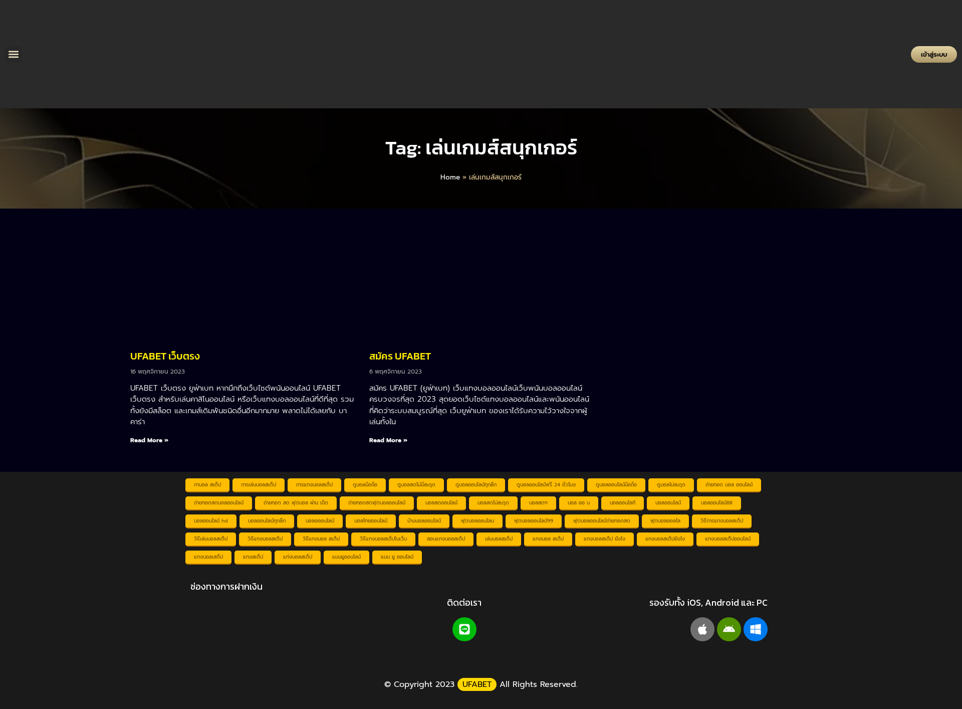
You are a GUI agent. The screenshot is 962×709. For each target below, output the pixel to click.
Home (450, 177)
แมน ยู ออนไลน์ (397, 557)
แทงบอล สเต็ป (548, 539)
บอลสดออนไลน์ (441, 502)
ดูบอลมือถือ (365, 484)
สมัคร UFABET (400, 356)
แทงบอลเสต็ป (208, 557)
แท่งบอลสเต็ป (297, 557)
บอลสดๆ (538, 502)
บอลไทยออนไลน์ (370, 520)
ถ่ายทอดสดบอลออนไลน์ (219, 502)
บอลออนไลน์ (668, 502)
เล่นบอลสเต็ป (499, 539)
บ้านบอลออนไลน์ (424, 520)
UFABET (477, 684)
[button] (13, 54)
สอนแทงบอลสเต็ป (446, 539)
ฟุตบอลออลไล (665, 520)
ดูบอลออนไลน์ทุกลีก (476, 484)
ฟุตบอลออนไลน (477, 520)
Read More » (149, 440)
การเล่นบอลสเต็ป (258, 484)
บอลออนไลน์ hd (211, 520)
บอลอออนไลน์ (320, 520)
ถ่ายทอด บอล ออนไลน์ (729, 484)
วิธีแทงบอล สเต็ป (321, 539)
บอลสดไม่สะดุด (493, 502)
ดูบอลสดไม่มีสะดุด (416, 484)
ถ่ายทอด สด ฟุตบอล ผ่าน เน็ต (296, 502)
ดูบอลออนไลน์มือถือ (616, 484)
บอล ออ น (579, 502)
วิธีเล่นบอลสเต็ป (210, 539)
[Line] (464, 629)
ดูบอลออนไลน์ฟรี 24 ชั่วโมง (546, 484)
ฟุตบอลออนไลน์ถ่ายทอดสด (601, 520)
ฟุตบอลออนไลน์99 (533, 520)
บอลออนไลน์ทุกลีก (267, 520)
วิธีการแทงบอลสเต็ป (721, 520)
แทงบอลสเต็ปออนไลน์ (728, 539)
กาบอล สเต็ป (207, 484)
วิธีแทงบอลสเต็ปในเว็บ (383, 539)
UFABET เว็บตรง (165, 356)
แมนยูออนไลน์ (346, 557)
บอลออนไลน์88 (717, 502)
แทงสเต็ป (253, 557)
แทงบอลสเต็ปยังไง (665, 539)
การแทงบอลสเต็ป (314, 484)
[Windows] (756, 629)
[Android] (729, 629)
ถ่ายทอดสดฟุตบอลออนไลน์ (376, 502)
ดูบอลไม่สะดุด (671, 484)
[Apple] (702, 629)
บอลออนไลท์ (622, 502)
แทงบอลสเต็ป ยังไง (604, 539)
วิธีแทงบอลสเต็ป (265, 539)
